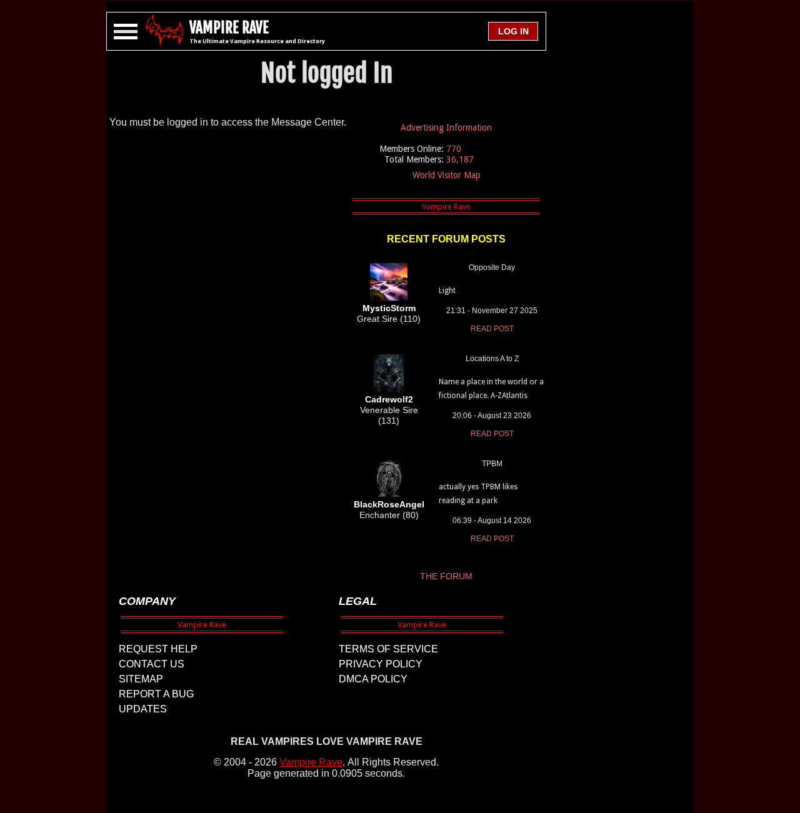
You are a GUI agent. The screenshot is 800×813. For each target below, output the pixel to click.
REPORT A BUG (156, 694)
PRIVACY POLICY (380, 664)
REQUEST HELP (158, 649)
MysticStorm (389, 308)
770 (453, 149)
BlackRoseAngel (389, 504)
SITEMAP (141, 679)
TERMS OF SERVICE (388, 649)
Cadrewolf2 (389, 399)
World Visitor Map (446, 175)
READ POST (492, 328)
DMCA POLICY (373, 679)
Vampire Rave (310, 762)
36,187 (460, 159)
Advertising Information (446, 127)
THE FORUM (446, 576)
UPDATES (143, 709)
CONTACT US (151, 664)
